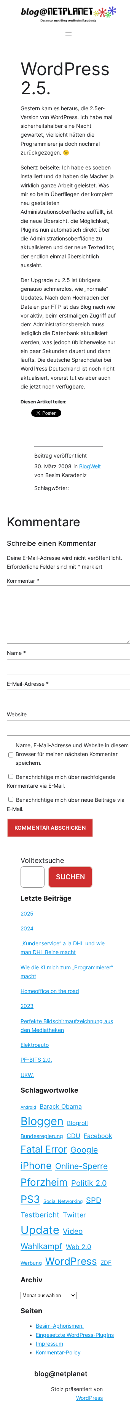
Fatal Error (44, 1149)
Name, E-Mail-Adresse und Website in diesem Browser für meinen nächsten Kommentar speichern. (72, 754)
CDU (73, 1136)
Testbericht (40, 1214)
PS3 (30, 1199)
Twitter (74, 1215)
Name (16, 653)
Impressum (49, 1344)
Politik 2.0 (89, 1183)
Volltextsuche (42, 860)
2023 (27, 1006)
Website (17, 714)
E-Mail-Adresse (28, 684)
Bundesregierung (42, 1136)
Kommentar (23, 581)
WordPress (71, 1261)
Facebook (98, 1136)
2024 (27, 928)
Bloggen (42, 1121)
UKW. (27, 1075)
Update (40, 1230)
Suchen (70, 877)
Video (73, 1231)
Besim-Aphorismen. (60, 1326)
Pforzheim (44, 1182)
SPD (93, 1200)
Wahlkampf (41, 1246)
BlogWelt (90, 466)
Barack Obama (61, 1106)
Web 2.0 (78, 1247)
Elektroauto (35, 1045)
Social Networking (63, 1201)
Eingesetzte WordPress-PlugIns (75, 1335)
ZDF (106, 1262)
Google (84, 1149)
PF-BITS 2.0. (36, 1060)
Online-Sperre (81, 1166)
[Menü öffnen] (68, 33)
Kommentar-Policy (58, 1352)
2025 (27, 914)
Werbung (31, 1263)
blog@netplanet (61, 1374)
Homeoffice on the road (50, 991)
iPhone (36, 1165)
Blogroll (77, 1123)
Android (28, 1107)
